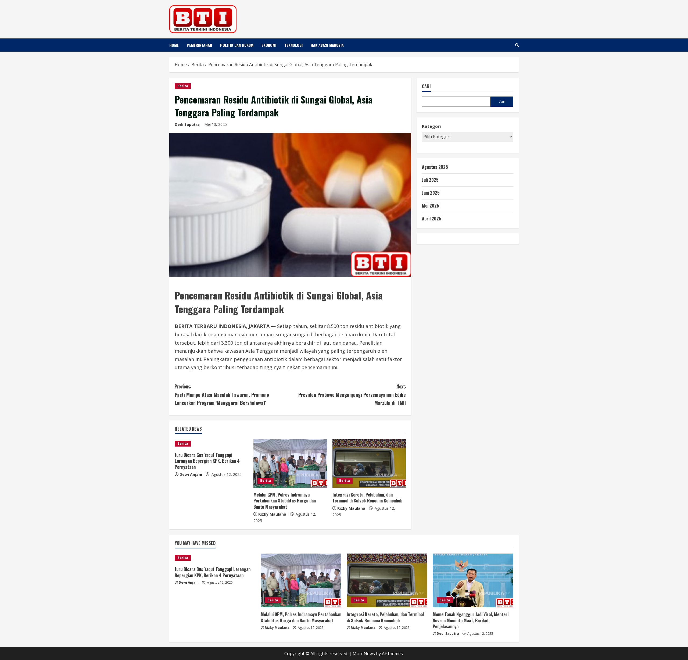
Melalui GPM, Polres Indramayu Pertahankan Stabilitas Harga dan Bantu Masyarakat (284, 500)
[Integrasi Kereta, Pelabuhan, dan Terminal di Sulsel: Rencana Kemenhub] (369, 463)
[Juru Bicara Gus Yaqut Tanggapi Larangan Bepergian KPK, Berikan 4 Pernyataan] (211, 443)
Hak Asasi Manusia (327, 45)
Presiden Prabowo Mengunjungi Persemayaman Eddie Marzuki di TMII (352, 394)
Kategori (431, 127)
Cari (426, 86)
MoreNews (364, 654)
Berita (182, 86)
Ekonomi (268, 45)
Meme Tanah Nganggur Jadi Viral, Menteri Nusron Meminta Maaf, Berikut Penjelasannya (470, 620)
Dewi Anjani (191, 474)
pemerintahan (199, 45)
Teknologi (293, 45)
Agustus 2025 (435, 167)
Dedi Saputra (187, 124)
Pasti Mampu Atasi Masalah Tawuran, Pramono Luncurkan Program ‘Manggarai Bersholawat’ (222, 394)
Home (174, 45)
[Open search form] (517, 45)
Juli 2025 (430, 180)
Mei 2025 (430, 205)
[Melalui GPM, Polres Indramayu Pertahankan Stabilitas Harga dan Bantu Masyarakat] (290, 463)
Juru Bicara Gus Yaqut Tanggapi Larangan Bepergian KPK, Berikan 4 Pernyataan (207, 461)
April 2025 (431, 219)
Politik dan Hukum (236, 45)
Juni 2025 (431, 193)
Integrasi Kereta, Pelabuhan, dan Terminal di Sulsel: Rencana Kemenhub (367, 497)
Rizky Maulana (272, 514)
